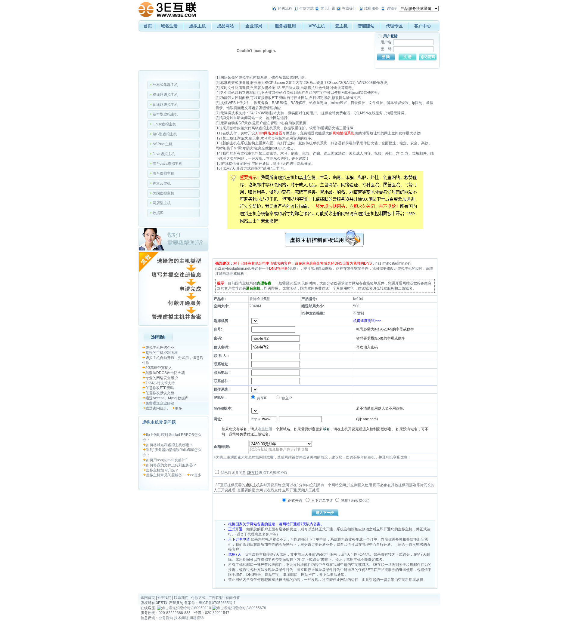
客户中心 (422, 25)
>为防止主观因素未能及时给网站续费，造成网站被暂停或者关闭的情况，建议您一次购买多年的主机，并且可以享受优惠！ (312, 457)
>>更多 (195, 475)
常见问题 (328, 8)
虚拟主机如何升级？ (162, 470)
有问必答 (232, 598)
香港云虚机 (162, 183)
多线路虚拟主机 (165, 105)
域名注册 (169, 25)
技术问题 (181, 618)
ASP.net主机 (162, 144)
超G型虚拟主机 (165, 134)
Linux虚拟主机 (164, 124)
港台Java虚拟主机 (167, 163)
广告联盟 (215, 598)
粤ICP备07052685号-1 (217, 603)
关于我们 (164, 598)
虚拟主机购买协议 (273, 473)
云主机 (341, 25)
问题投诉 (196, 618)
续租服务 (371, 8)
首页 (148, 25)
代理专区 (394, 25)
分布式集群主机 (165, 85)
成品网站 (225, 25)
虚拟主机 (197, 25)
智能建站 (366, 25)
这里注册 (265, 429)
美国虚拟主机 (163, 193)
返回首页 (148, 598)
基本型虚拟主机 (165, 114)
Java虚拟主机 (164, 154)
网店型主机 (162, 203)
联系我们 (181, 598)
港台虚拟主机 (163, 173)
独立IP (286, 398)
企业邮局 (253, 25)
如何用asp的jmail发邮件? (166, 460)
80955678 (257, 608)
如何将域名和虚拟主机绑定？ (169, 445)
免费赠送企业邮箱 (159, 403)
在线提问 (349, 8)
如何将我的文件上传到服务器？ (171, 465)
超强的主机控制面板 (161, 353)
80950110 (202, 608)
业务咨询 (166, 618)
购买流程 (285, 8)
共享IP (261, 398)
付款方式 (306, 8)
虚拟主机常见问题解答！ (166, 475)
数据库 (158, 213)
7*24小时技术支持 (160, 383)
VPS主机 (317, 25)
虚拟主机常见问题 (159, 422)
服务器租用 (285, 25)
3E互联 (253, 473)
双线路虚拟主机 (165, 95)
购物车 (392, 8)
